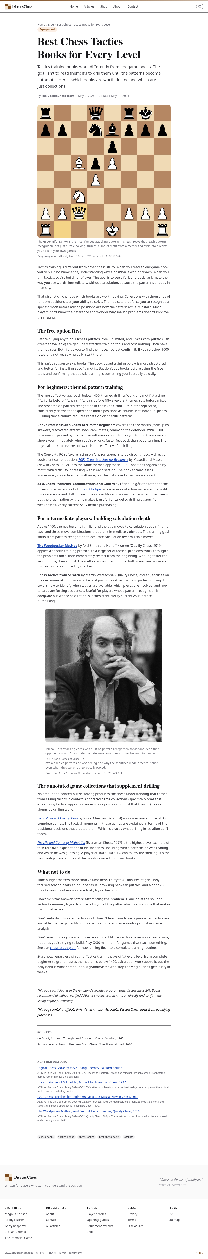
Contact (133, 6)
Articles (89, 6)
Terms (132, 1220)
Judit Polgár (92, 489)
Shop (103, 6)
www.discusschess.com (19, 1253)
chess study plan (63, 947)
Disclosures (135, 1226)
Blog (51, 24)
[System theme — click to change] (199, 6)
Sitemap (174, 1220)
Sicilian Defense (16, 1232)
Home (74, 6)
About (117, 6)
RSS (171, 1214)
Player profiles (96, 1214)
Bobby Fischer (14, 1220)
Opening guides (98, 1220)
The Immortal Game (18, 1238)
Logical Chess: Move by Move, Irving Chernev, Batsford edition (79, 1068)
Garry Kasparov (15, 1226)
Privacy (132, 1214)
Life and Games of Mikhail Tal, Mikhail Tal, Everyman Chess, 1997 (81, 1082)
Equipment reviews (100, 1226)
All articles (53, 1226)
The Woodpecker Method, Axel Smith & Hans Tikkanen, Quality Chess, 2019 (88, 1111)
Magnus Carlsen (16, 1214)
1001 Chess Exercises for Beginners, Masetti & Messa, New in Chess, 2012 (87, 1097)
